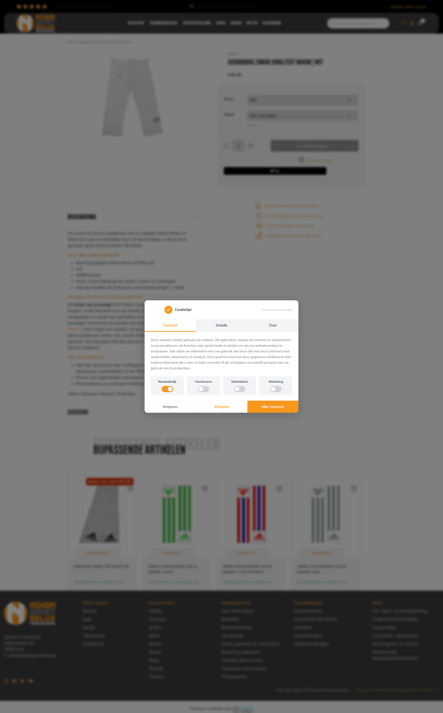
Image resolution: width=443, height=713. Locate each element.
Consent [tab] (170, 325)
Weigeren (170, 406)
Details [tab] (221, 325)
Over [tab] (273, 325)
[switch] (167, 389)
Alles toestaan (272, 406)
